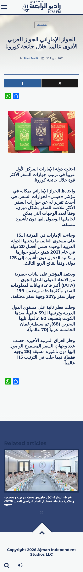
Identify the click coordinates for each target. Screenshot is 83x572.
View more (41, 471)
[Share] (22, 83)
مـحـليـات (41, 25)
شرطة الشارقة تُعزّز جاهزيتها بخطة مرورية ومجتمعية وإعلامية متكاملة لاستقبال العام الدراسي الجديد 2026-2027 (39, 501)
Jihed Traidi (31, 58)
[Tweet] (60, 83)
